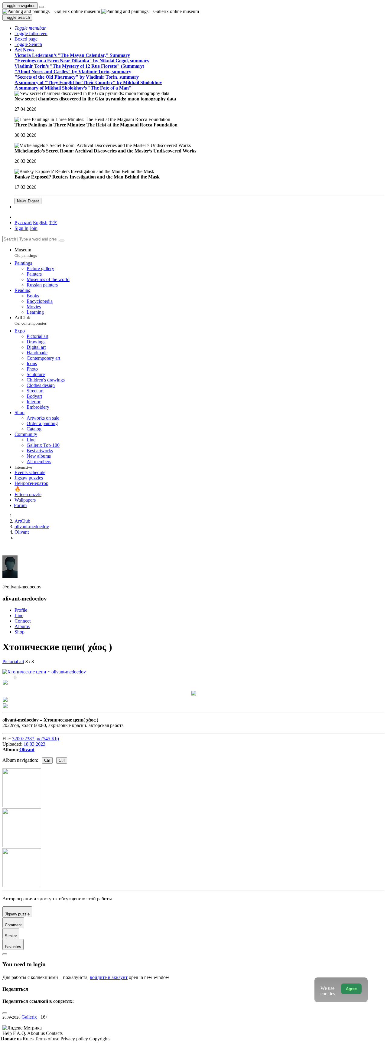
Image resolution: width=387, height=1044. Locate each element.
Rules (29, 1038)
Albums (22, 626)
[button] (30, 28)
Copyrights (99, 1038)
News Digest (28, 201)
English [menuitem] (40, 222)
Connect (23, 620)
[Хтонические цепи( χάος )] (44, 671)
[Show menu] (41, 7)
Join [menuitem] (33, 228)
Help (7, 1033)
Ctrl (47, 760)
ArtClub (31, 320)
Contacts (54, 1033)
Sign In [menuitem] (21, 228)
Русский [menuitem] (23, 222)
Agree (351, 989)
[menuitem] (53, 222)
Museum (26, 252)
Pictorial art (13, 661)
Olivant (26, 749)
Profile (21, 610)
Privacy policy (74, 1038)
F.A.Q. (20, 1033)
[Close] (62, 240)
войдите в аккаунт (109, 977)
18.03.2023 (34, 744)
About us (36, 1033)
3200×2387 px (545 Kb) (35, 738)
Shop (19, 631)
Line (19, 615)
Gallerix (29, 1016)
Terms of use (47, 1038)
